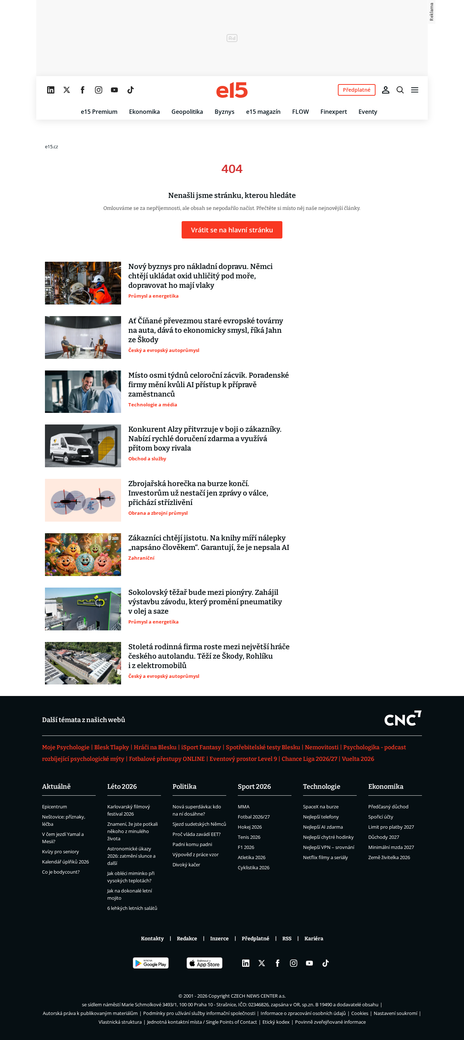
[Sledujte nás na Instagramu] (98, 90)
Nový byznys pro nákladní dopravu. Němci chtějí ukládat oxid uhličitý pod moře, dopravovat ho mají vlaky (200, 276)
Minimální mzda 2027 (391, 847)
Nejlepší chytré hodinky (328, 837)
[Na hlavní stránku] (232, 89)
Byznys (225, 111)
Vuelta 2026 (358, 758)
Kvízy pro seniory (60, 851)
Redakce (187, 939)
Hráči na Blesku (155, 747)
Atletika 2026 (251, 857)
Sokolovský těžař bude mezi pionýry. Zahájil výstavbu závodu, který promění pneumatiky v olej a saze (205, 602)
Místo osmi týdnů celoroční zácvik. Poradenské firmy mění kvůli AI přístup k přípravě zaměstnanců (208, 384)
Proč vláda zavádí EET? (197, 834)
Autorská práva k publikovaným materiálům (90, 1013)
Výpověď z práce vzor (196, 854)
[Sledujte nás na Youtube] (114, 90)
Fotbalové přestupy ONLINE (167, 758)
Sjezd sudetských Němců (199, 824)
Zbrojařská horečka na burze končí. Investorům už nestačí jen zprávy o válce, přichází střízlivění (198, 493)
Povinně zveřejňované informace (330, 1022)
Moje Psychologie (66, 747)
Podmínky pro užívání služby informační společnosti (199, 1013)
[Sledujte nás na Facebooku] (82, 90)
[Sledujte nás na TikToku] (130, 90)
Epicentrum (54, 806)
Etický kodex (276, 1022)
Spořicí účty (380, 816)
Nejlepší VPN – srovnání (328, 847)
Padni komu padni (192, 844)
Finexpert (333, 111)
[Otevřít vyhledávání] (400, 90)
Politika (184, 787)
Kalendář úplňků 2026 (65, 861)
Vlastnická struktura (120, 1022)
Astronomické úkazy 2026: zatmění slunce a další (131, 855)
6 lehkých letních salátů (132, 908)
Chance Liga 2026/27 (309, 758)
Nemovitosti (322, 747)
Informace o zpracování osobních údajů (303, 1013)
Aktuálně (56, 787)
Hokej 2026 (250, 827)
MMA (243, 806)
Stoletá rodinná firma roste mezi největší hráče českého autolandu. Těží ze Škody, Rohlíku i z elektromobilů (209, 656)
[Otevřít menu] (414, 90)
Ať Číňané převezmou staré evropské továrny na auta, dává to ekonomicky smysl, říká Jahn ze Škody (205, 330)
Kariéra (313, 939)
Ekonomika (144, 111)
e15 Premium (99, 111)
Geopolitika (187, 111)
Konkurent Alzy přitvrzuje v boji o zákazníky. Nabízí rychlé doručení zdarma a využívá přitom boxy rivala (205, 438)
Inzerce (219, 939)
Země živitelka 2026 (389, 857)
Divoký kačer (186, 864)
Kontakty (152, 939)
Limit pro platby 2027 (391, 827)
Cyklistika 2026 (253, 867)
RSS (286, 939)
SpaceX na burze (321, 806)
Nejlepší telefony (321, 816)
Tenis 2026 (249, 837)
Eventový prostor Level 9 (243, 758)
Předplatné (255, 939)
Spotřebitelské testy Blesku (263, 747)
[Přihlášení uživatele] (385, 90)
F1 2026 (246, 847)
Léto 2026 (122, 787)
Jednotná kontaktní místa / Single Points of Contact (202, 1022)
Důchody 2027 (383, 837)
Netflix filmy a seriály (325, 857)
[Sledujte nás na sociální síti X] (66, 90)
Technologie (321, 787)
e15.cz (51, 146)
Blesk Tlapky (111, 747)
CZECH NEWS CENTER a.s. (258, 996)
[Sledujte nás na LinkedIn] (51, 90)
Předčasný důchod (388, 806)
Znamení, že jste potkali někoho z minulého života (132, 831)
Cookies (359, 1013)
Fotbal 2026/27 (254, 816)
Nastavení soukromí (395, 1013)
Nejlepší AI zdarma (323, 827)
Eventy (368, 111)
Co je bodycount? (61, 872)
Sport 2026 (254, 787)
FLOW (300, 111)
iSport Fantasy (201, 747)
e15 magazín (263, 111)
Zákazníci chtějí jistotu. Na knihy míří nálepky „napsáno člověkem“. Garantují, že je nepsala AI (208, 543)
